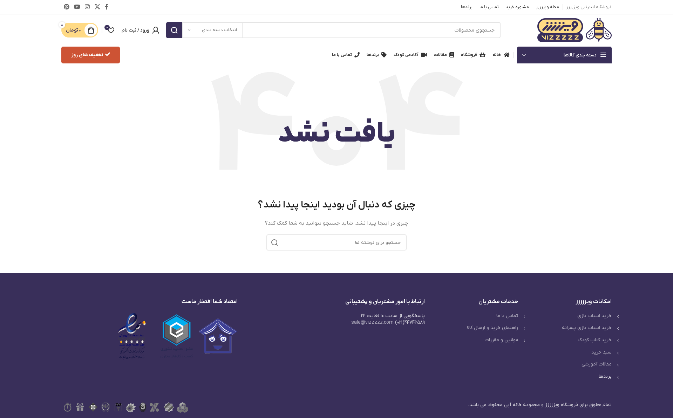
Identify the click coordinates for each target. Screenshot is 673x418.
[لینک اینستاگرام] (87, 7)
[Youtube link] (77, 7)
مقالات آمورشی (597, 364)
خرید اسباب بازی (594, 316)
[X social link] (97, 7)
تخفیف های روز (87, 55)
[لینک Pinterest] (66, 7)
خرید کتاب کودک (595, 340)
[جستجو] (174, 30)
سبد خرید (601, 352)
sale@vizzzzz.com (372, 322)
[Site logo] (574, 30)
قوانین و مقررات (501, 340)
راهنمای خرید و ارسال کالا (492, 327)
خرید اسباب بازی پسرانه (587, 327)
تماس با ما (507, 316)
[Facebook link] (106, 7)
